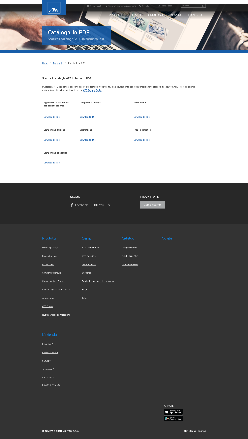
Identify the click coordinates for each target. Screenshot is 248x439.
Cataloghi (156, 15)
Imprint (202, 431)
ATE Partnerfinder (90, 248)
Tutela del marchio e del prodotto (98, 281)
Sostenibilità (48, 377)
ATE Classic (47, 306)
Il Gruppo (46, 361)
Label (84, 298)
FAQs (84, 289)
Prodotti (116, 15)
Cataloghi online (129, 248)
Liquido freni (48, 264)
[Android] (173, 418)
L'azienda (195, 15)
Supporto (86, 273)
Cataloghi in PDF (130, 256)
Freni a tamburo (49, 256)
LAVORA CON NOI (51, 385)
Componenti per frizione (53, 281)
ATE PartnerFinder (92, 90)
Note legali (190, 431)
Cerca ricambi (152, 204)
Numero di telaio (130, 264)
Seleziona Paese (165, 6)
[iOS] (173, 412)
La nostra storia (50, 352)
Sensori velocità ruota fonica (56, 289)
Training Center (89, 264)
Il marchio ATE (49, 344)
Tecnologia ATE (49, 369)
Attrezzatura (48, 298)
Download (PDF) (52, 117)
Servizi (135, 15)
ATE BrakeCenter (90, 256)
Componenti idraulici (51, 273)
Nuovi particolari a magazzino (56, 315)
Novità (176, 15)
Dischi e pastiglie (50, 248)
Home (45, 63)
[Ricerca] (203, 6)
